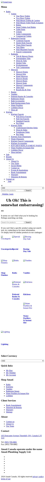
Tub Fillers (20, 47)
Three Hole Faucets (24, 45)
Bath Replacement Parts (20, 103)
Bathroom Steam (17, 99)
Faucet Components (24, 52)
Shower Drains (22, 72)
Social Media (16, 166)
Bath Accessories (17, 101)
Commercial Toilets (23, 36)
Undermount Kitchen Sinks (27, 128)
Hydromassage (22, 65)
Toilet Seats (20, 29)
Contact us (15, 168)
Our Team (15, 163)
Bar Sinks (20, 134)
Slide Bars (20, 87)
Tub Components (23, 67)
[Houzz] (7, 463)
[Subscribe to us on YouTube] (7, 468)
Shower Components (24, 85)
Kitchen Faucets (17, 114)
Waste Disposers (17, 139)
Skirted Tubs (21, 63)
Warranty (14, 175)
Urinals (19, 32)
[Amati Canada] (6, 2)
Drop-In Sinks (21, 130)
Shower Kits (21, 74)
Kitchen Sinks (16, 125)
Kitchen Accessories (19, 143)
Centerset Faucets (23, 41)
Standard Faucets (23, 121)
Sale (7, 154)
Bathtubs (14, 54)
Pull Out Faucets (22, 119)
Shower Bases (21, 81)
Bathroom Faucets (18, 38)
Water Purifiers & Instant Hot (22, 148)
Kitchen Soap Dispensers (21, 137)
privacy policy (38, 477)
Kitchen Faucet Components (22, 141)
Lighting (9, 396)
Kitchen (9, 112)
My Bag (9, 370)
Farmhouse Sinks (23, 132)
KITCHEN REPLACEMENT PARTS (26, 146)
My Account (11, 375)
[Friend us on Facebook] (7, 459)
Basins (13, 92)
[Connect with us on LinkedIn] (7, 461)
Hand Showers (22, 76)
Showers (14, 70)
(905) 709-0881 (10, 442)
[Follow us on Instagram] (7, 470)
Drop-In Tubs (21, 61)
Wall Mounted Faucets (25, 50)
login (11, 194)
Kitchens (9, 387)
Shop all (14, 110)
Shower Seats (21, 83)
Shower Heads (22, 79)
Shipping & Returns (19, 177)
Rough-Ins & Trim (23, 90)
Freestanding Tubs (23, 58)
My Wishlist (11, 373)
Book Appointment (18, 172)
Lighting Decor (17, 108)
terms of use (5, 479)
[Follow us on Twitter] (7, 457)
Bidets (18, 25)
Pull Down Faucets (23, 117)
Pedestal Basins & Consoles (22, 96)
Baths (8, 12)
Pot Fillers (20, 123)
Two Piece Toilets (23, 18)
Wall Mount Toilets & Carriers (28, 20)
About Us (10, 159)
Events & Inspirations (19, 170)
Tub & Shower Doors (24, 56)
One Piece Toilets (23, 16)
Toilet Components (23, 34)
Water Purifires (17, 105)
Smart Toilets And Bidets (26, 27)
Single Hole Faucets (24, 43)
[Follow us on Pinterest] (7, 472)
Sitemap (9, 412)
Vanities (14, 94)
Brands (9, 157)
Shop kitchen (16, 152)
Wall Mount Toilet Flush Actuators (29, 23)
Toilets (13, 14)
